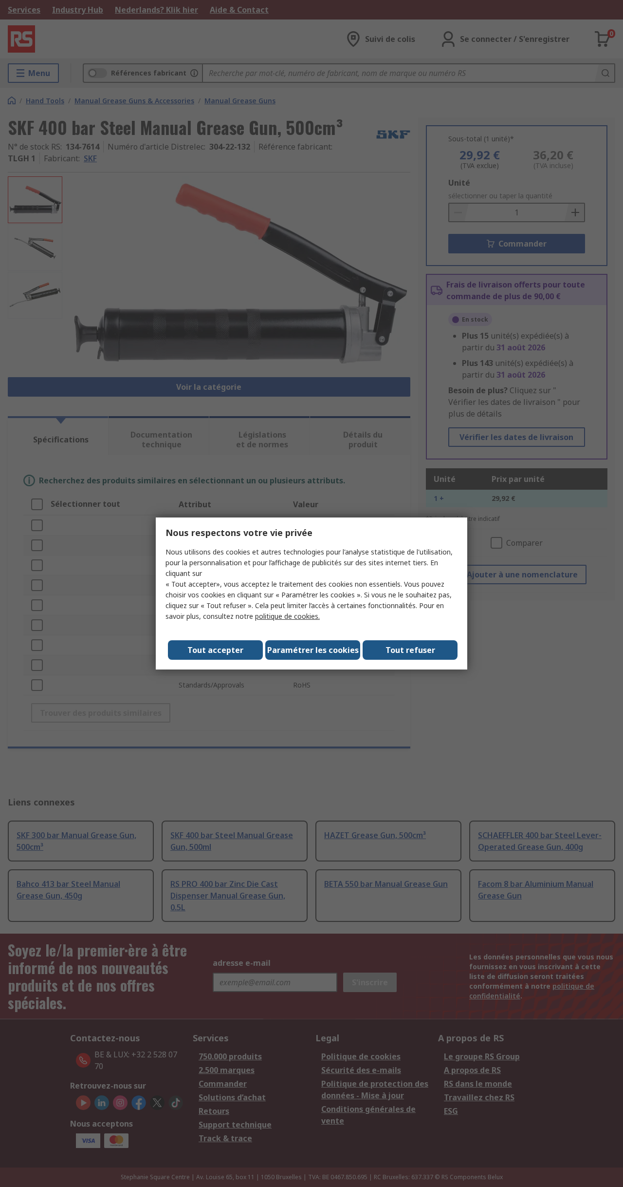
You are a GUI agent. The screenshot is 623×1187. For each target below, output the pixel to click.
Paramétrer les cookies (313, 650)
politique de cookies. (287, 616)
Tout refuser (410, 650)
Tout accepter (215, 650)
